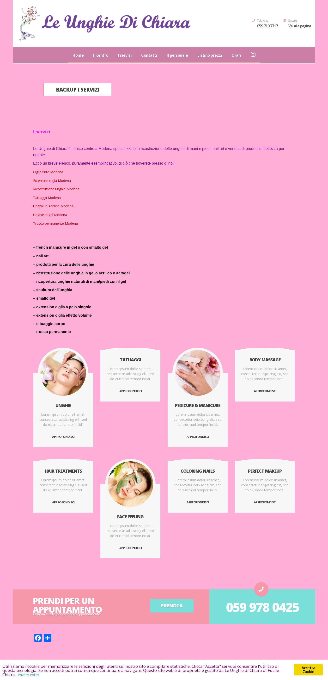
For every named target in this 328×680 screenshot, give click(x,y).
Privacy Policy (28, 675)
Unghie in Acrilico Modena (53, 206)
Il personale (177, 55)
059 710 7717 (267, 26)
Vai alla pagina (299, 26)
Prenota (172, 605)
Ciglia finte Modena (48, 172)
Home (78, 55)
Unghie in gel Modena (50, 214)
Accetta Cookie (308, 669)
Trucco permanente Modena (55, 223)
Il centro (100, 55)
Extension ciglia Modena (52, 180)
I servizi (125, 55)
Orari (236, 55)
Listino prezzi (209, 55)
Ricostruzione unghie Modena (56, 189)
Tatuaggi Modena (47, 197)
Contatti (149, 55)
